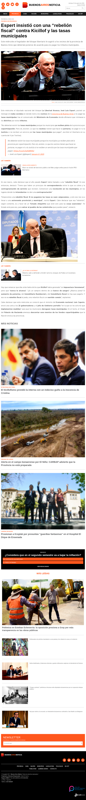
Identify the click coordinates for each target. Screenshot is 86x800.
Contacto (53, 768)
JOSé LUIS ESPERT (68, 102)
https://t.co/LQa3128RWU (23, 151)
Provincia (15, 14)
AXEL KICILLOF (59, 102)
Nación (33, 14)
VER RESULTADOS (43, 566)
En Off (80, 14)
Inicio (5, 14)
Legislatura (57, 14)
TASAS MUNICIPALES (79, 102)
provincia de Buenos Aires (63, 114)
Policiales (70, 14)
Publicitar (32, 768)
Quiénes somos (43, 768)
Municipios (44, 14)
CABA (25, 14)
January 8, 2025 (38, 154)
